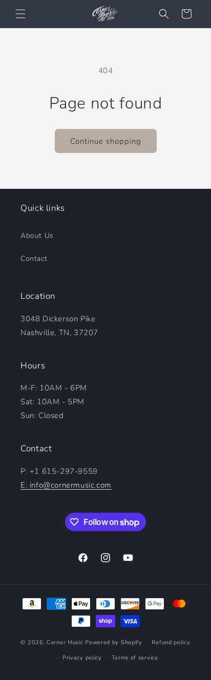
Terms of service (135, 658)
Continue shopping (105, 141)
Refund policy (171, 642)
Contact (33, 259)
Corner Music (65, 642)
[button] (20, 14)
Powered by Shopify (113, 642)
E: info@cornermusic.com (66, 485)
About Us (37, 235)
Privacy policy (82, 658)
